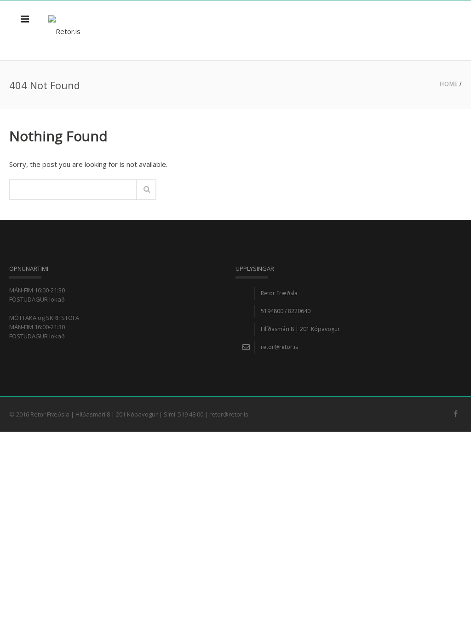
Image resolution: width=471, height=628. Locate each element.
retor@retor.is (279, 347)
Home (449, 84)
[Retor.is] (64, 30)
